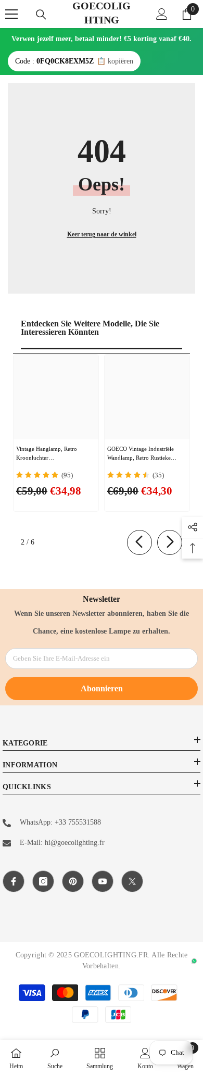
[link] (55, 1057)
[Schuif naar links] (139, 542)
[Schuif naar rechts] (169, 542)
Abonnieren (102, 688)
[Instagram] (43, 881)
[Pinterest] (73, 881)
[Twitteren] (132, 881)
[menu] (11, 14)
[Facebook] (13, 881)
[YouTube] (102, 881)
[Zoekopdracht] (41, 14)
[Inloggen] (162, 14)
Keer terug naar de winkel (101, 234)
